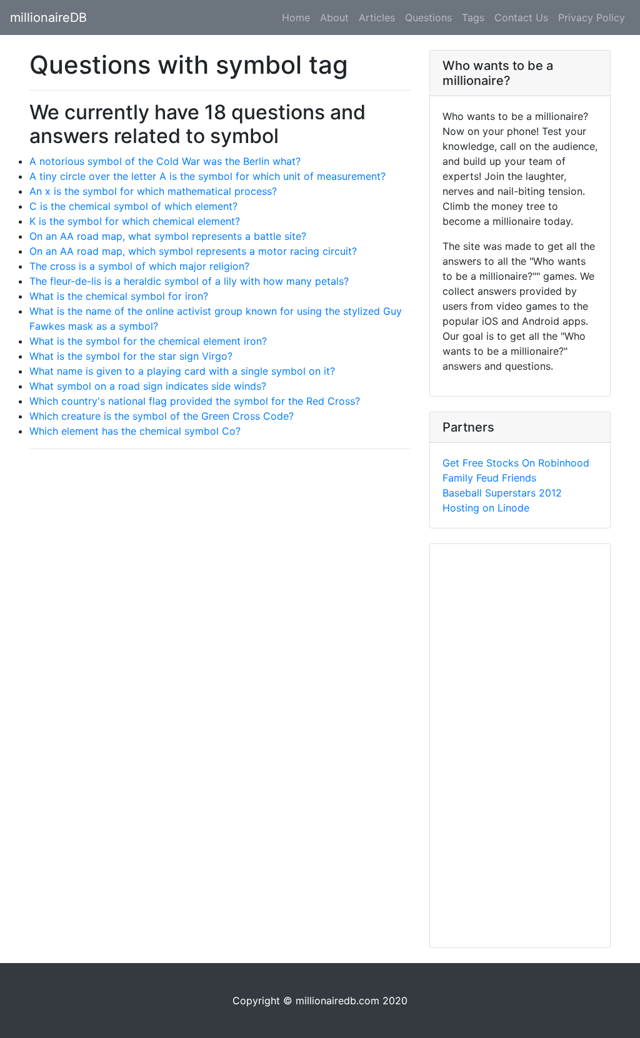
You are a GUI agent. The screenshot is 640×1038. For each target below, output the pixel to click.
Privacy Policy (591, 17)
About (334, 17)
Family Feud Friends (489, 478)
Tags (473, 17)
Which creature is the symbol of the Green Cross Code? (161, 416)
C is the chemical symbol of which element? (133, 206)
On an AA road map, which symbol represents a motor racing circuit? (193, 251)
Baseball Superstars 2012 (502, 493)
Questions (428, 17)
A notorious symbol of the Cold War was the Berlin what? (165, 161)
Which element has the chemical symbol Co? (135, 431)
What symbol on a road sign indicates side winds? (147, 386)
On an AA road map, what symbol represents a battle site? (167, 236)
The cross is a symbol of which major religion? (139, 266)
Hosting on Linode (485, 508)
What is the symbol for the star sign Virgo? (130, 356)
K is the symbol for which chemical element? (134, 221)
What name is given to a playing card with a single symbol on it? (182, 371)
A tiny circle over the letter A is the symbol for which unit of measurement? (207, 176)
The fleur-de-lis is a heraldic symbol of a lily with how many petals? (189, 281)
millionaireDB (48, 17)
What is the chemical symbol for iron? (118, 296)
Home (296, 17)
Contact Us (521, 17)
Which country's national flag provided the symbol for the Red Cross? (194, 401)
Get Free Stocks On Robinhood (515, 463)
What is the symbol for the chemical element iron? (148, 341)
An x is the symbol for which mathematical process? (153, 191)
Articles (377, 17)
